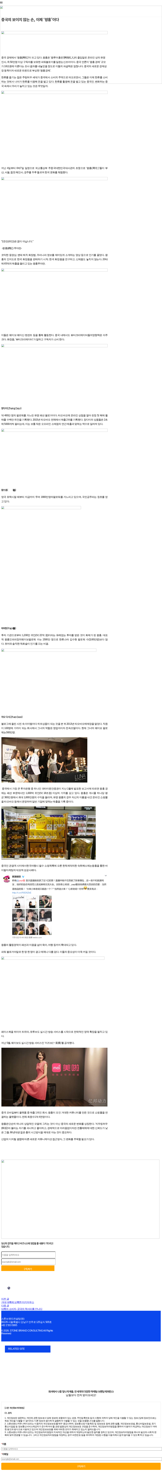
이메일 (4, 1454)
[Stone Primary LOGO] (81, 83)
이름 (3, 1443)
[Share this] (9, 1288)
